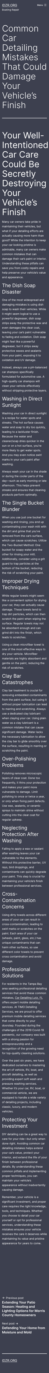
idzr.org (9, 5)
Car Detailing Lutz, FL (29, 997)
